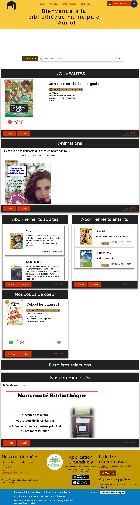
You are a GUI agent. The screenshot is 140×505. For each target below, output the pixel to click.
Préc (11, 133)
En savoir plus (28, 503)
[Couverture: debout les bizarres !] (14, 313)
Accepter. (94, 492)
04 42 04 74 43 (8, 470)
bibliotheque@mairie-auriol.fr (14, 473)
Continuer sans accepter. (112, 492)
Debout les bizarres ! (43, 304)
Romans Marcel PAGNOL (19, 385)
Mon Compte (120, 4)
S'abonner (109, 473)
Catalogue (53, 4)
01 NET (31, 254)
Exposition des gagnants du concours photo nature (35, 151)
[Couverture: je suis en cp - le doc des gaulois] (19, 98)
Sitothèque (85, 4)
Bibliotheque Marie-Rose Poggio (19, 464)
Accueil (41, 4)
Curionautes (103, 253)
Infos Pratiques (69, 4)
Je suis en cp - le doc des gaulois (75, 84)
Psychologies (34, 230)
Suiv (24, 133)
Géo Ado (101, 231)
